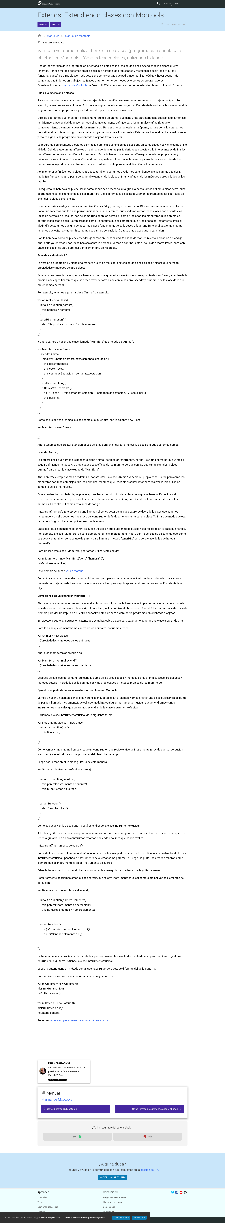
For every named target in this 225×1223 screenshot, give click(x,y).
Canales (41, 1211)
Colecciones (109, 1207)
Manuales (53, 36)
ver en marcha (74, 571)
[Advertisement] (108, 1042)
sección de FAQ (150, 1169)
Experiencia (108, 1211)
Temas (41, 1202)
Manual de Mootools (77, 36)
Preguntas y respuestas (114, 1197)
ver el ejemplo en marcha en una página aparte (79, 1020)
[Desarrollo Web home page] (49, 4)
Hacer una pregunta (112, 1202)
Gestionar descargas (48, 1207)
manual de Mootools (74, 85)
